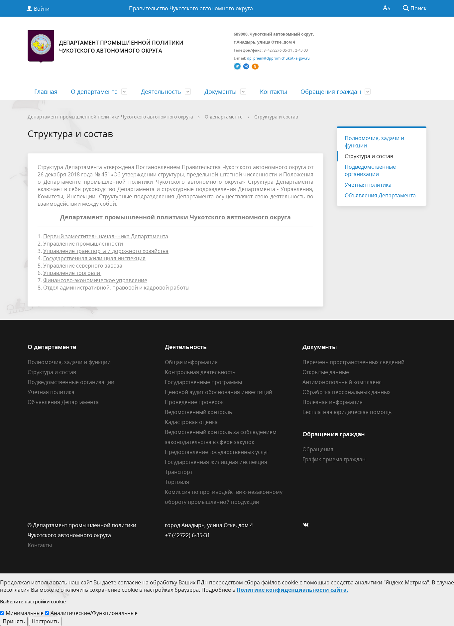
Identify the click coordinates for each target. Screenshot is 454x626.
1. (103, 236)
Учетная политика (368, 184)
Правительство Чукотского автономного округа (191, 8)
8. (113, 287)
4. (92, 258)
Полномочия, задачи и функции (374, 141)
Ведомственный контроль (198, 412)
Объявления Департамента (380, 195)
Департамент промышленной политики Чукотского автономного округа (110, 116)
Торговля (177, 482)
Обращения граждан (330, 92)
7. (92, 280)
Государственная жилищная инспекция (216, 462)
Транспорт (178, 472)
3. (103, 251)
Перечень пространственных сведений (353, 362)
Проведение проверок (194, 402)
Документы (220, 92)
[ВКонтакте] (307, 525)
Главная (45, 92)
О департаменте (94, 92)
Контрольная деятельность (200, 372)
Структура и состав (276, 116)
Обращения (317, 449)
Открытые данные (325, 372)
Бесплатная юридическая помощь (347, 412)
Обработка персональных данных (346, 392)
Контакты (273, 92)
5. (80, 265)
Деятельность (161, 92)
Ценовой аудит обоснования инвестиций (218, 392)
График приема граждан (334, 459)
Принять (14, 621)
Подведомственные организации (370, 170)
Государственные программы (203, 382)
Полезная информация (332, 402)
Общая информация (191, 362)
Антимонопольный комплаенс (342, 382)
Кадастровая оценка (191, 422)
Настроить (45, 621)
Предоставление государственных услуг (217, 452)
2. (80, 243)
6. (69, 273)
